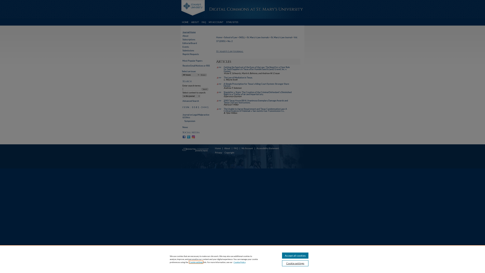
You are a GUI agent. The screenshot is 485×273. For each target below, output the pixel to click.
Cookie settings (196, 262)
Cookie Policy (240, 262)
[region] (242, 259)
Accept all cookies (295, 255)
